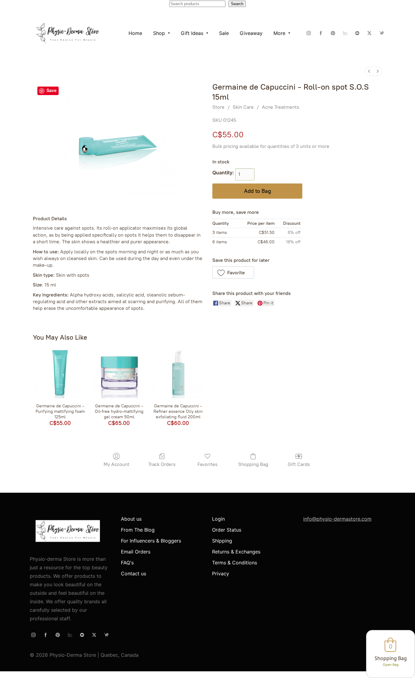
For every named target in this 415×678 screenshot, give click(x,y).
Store (218, 107)
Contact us (133, 573)
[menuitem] (369, 71)
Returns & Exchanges (236, 552)
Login (218, 519)
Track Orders (162, 464)
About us (131, 519)
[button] (233, 272)
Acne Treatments (280, 107)
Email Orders (135, 552)
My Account (116, 464)
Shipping (222, 541)
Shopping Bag (253, 464)
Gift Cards (299, 464)
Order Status (226, 530)
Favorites (207, 464)
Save (51, 90)
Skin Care (243, 107)
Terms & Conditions (234, 563)
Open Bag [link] (391, 664)
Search (237, 4)
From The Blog (138, 530)
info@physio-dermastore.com (337, 519)
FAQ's (127, 563)
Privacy (220, 573)
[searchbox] (197, 4)
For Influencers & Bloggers (151, 541)
